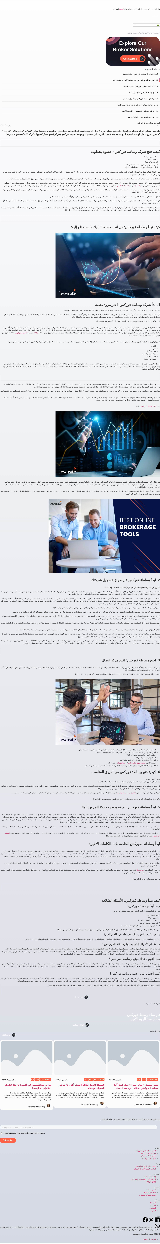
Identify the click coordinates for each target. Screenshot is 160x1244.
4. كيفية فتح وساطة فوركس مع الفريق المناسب (140, 99)
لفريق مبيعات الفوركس (126, 793)
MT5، (36, 333)
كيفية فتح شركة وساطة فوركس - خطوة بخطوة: (140, 74)
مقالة (151, 33)
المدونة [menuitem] (121, 9)
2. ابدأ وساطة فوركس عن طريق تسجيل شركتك (140, 86)
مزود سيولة (138, 185)
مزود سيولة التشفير (124, 185)
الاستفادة (157, 33)
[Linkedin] (157, 1220)
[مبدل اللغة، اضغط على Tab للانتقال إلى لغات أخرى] (146, 25)
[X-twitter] (151, 1220)
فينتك (144, 1079)
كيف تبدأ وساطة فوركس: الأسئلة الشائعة (143, 117)
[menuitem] (153, 9)
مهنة (86, 1079)
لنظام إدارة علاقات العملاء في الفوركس (130, 763)
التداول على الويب (21, 333)
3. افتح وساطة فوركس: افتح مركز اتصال (143, 92)
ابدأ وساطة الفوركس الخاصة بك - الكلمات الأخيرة (140, 111)
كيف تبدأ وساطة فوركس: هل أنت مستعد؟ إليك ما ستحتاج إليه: (135, 80)
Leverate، (140, 870)
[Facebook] (145, 1220)
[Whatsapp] (157, 1226)
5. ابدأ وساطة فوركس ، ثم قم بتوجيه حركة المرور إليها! (137, 105)
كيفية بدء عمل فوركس (148, 406)
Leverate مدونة (152, 1079)
